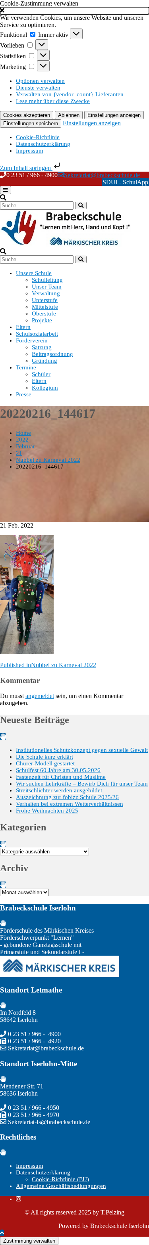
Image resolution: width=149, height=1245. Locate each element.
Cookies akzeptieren (26, 115)
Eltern (23, 327)
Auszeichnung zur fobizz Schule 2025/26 (67, 797)
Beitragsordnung (52, 354)
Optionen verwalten (40, 81)
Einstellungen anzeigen (114, 115)
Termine (26, 367)
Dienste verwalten (38, 87)
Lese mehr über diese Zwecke (53, 101)
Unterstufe (45, 300)
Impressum (29, 150)
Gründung (44, 361)
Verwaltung (46, 293)
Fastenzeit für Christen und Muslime (61, 777)
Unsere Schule (34, 273)
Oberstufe (44, 313)
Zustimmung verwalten (29, 1241)
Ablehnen (68, 115)
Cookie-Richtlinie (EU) (60, 1179)
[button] (74, 10)
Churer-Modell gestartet (45, 763)
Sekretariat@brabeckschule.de (102, 175)
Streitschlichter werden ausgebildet (59, 790)
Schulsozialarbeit (37, 334)
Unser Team (47, 286)
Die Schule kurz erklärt (44, 757)
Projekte (42, 320)
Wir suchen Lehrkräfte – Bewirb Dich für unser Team (82, 783)
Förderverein (32, 340)
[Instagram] (18, 1199)
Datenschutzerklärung (43, 144)
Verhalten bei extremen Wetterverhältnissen (69, 804)
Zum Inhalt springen (26, 167)
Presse (23, 394)
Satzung (42, 347)
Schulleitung (47, 280)
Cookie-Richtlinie (38, 137)
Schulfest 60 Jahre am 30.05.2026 (58, 770)
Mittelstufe (45, 307)
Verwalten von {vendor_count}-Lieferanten (70, 94)
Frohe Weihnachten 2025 (47, 810)
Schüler (41, 374)
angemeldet (39, 695)
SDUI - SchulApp (125, 182)
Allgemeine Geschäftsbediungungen (61, 1186)
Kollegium (45, 387)
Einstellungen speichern (30, 123)
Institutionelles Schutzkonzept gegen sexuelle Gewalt (82, 750)
